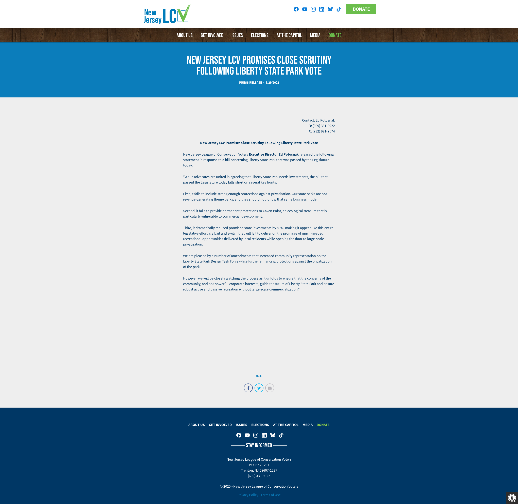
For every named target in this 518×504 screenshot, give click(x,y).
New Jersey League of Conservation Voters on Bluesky (330, 9)
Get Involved (212, 35)
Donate (361, 9)
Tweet (259, 386)
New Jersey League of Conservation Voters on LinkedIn (321, 9)
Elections (260, 35)
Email (270, 386)
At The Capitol (289, 35)
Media (315, 35)
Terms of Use (271, 495)
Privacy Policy (248, 495)
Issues (237, 35)
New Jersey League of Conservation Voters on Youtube (304, 9)
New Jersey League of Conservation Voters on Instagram (313, 9)
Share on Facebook (248, 386)
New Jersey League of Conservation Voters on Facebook (296, 9)
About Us (185, 35)
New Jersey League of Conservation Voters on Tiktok (338, 9)
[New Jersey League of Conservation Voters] (168, 14)
